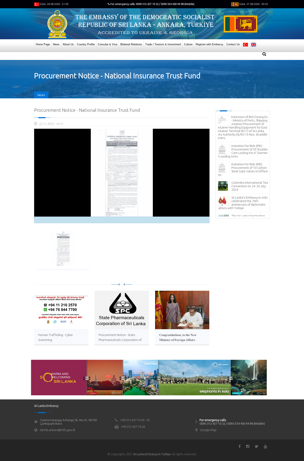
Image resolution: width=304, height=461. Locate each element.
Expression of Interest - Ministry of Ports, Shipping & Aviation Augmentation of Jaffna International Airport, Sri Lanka (242, 155)
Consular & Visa (107, 44)
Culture (188, 44)
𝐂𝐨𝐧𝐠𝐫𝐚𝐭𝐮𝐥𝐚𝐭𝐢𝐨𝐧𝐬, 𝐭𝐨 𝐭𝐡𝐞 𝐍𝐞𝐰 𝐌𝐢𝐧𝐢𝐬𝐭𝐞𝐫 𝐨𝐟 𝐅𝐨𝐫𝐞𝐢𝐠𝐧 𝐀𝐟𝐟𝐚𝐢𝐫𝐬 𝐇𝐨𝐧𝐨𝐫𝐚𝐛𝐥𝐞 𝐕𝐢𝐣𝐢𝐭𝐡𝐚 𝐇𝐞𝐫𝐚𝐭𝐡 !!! (177, 340)
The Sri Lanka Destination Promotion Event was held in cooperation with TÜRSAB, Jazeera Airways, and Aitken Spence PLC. (242, 203)
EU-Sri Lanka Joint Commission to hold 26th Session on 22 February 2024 (250, 186)
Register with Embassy (209, 44)
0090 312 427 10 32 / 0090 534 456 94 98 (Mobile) (232, 423)
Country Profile (86, 44)
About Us (68, 44)
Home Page (43, 44)
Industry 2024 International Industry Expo (249, 137)
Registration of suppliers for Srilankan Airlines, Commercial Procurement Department (242, 122)
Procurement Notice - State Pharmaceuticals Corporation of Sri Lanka (120, 340)
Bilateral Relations (131, 44)
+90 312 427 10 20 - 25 (135, 420)
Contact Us (233, 44)
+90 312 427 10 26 (133, 426)
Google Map (208, 430)
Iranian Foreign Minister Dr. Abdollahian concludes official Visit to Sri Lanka (249, 172)
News (56, 44)
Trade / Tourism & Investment (163, 44)
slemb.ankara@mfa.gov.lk (57, 430)
